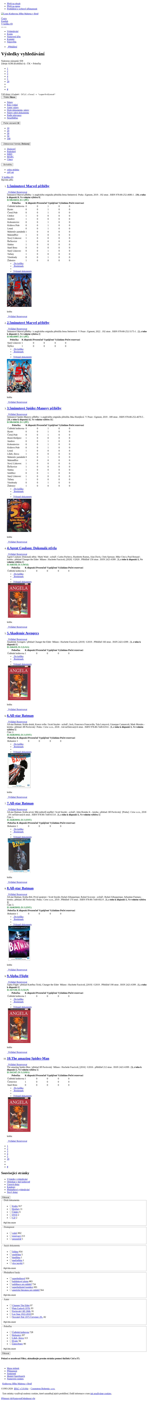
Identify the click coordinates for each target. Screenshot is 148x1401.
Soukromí (11, 1373)
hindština (16, 1257)
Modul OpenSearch (16, 1376)
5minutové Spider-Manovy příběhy (34, 408)
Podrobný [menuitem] (11, 151)
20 (8, 81)
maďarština (17, 1260)
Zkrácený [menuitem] (11, 149)
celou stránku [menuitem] (13, 169)
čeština (15, 1251)
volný (14, 1233)
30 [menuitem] (8, 133)
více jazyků (17, 1263)
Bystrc (15, 1341)
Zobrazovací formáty (15, 144)
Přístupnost (12, 1371)
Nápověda (11, 42)
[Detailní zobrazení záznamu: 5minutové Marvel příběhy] (19, 306)
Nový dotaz (12, 1192)
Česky (4, 18)
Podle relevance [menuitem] (14, 115)
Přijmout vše (7, 1398)
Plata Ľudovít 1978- (21, 1308)
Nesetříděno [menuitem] (12, 118)
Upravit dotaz (13, 1184)
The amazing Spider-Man (28, 1058)
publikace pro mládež (22, 1284)
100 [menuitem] (8, 138)
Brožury (16, 1209)
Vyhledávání (12, 31)
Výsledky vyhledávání (17, 1179)
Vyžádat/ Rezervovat (17, 192)
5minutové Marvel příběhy (28, 186)
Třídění (8, 97)
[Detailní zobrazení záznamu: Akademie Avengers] (19, 699)
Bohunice (16, 1335)
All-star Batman (20, 715)
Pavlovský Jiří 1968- (21, 1311)
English (4, 21)
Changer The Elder (21, 1305)
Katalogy (11, 1187)
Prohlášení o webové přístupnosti (22, 9)
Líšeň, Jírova (18, 1338)
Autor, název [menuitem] (13, 107)
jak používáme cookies (100, 1393)
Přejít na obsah (13, 3)
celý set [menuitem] (10, 172)
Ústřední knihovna (20, 1332)
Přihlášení (12, 47)
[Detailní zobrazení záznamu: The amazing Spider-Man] (19, 1131)
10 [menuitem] (8, 128)
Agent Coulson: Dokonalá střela (32, 548)
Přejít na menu (13, 6)
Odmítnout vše (28, 1398)
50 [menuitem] (8, 136)
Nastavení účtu (14, 36)
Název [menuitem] (10, 102)
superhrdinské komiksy (22, 1287)
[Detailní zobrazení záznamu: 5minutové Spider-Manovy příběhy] (19, 532)
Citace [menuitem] (10, 159)
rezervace (16, 1236)
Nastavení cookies (15, 1379)
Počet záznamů (10, 123)
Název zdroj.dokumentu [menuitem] (18, 112)
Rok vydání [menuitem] (12, 105)
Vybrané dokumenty (22, 271)
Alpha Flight (17, 976)
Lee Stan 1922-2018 (21, 1314)
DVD (14, 1215)
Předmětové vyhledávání (18, 1189)
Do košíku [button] (18, 263)
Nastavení (17, 1398)
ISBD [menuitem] (9, 154)
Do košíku (7, 164)
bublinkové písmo (20, 1281)
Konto (10, 34)
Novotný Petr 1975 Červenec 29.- (27, 1317)
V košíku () (7, 24)
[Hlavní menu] (5, 27)
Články (15, 1212)
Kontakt (10, 39)
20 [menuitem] (8, 131)
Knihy (15, 1206)
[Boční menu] (2, 27)
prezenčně (16, 1239)
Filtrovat (5, 1197)
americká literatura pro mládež (26, 1290)
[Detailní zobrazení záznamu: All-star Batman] (19, 787)
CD (13, 1217)
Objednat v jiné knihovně (18, 1182)
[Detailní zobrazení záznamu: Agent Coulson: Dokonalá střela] (19, 617)
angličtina (16, 1254)
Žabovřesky (17, 1344)
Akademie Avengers (23, 633)
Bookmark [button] (18, 266)
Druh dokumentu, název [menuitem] (18, 110)
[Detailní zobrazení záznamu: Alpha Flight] (19, 1042)
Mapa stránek (13, 1368)
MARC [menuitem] (10, 157)
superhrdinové (18, 1278)
